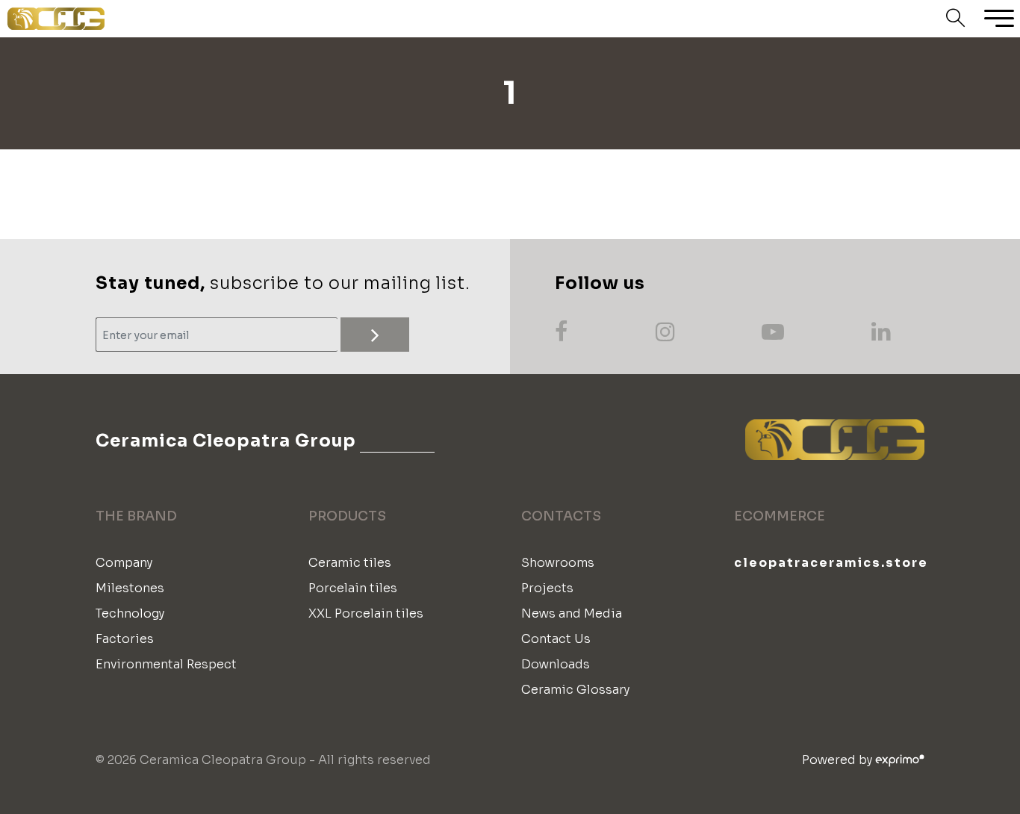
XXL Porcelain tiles (365, 613)
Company (124, 563)
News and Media (571, 613)
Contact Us (556, 639)
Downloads (555, 664)
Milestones (130, 588)
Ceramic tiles (349, 563)
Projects (547, 588)
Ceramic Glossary (575, 690)
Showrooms (557, 563)
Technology (130, 613)
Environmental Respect (166, 664)
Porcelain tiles (352, 588)
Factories (125, 639)
